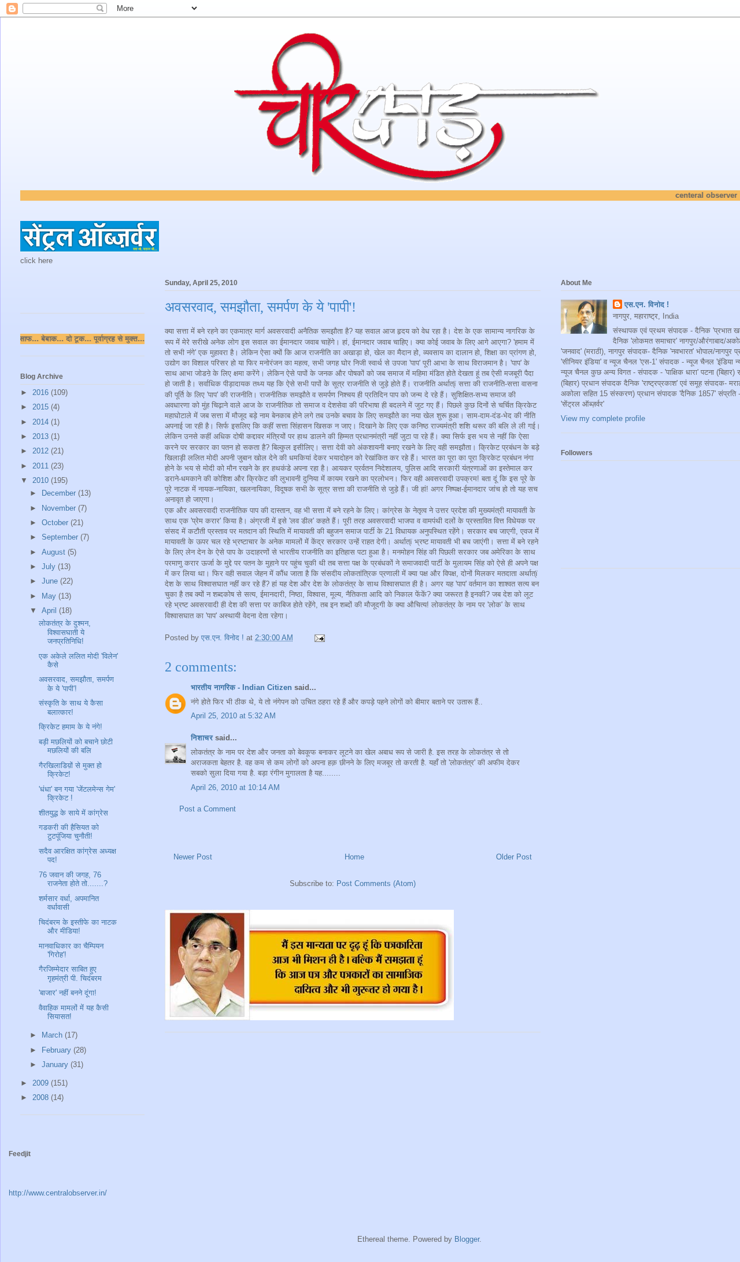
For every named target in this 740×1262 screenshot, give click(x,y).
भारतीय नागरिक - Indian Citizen (241, 687)
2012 (41, 451)
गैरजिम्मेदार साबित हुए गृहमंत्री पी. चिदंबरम (70, 974)
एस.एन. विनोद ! (646, 304)
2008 (41, 1097)
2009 (41, 1083)
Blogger (466, 1239)
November (60, 508)
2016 (41, 392)
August (55, 552)
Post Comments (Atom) (376, 883)
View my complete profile (603, 418)
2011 (41, 466)
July (50, 566)
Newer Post (192, 857)
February (57, 1050)
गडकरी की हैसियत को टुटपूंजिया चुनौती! (69, 832)
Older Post (514, 857)
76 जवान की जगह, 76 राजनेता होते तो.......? (73, 879)
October (56, 522)
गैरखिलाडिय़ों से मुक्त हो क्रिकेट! (70, 770)
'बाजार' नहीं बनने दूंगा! (68, 992)
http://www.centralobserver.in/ (58, 1193)
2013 (41, 436)
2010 (41, 480)
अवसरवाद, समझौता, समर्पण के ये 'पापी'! (76, 684)
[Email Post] (318, 637)
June (51, 581)
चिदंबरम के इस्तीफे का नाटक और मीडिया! (78, 927)
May (50, 596)
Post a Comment (207, 809)
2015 (41, 407)
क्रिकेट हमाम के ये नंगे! (70, 726)
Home (354, 857)
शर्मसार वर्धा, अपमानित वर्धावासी (69, 903)
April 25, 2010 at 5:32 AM (233, 715)
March (53, 1035)
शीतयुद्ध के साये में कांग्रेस (73, 813)
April (50, 610)
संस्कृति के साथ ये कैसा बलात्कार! (71, 708)
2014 (41, 422)
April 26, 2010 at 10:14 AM (235, 787)
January (56, 1064)
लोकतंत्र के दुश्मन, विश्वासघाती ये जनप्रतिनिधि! (65, 632)
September (61, 537)
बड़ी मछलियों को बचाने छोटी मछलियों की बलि (76, 746)
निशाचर (202, 737)
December (60, 493)
